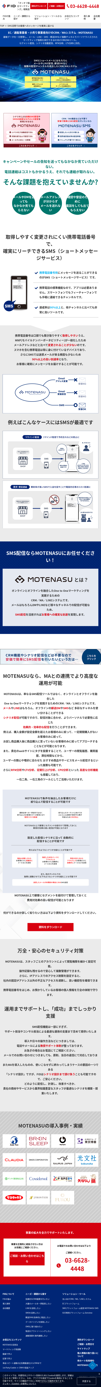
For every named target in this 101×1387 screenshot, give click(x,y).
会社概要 (97, 17)
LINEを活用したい (33, 1308)
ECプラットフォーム (70, 1303)
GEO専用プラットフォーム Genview (77, 1312)
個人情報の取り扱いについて (87, 1354)
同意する (86, 1381)
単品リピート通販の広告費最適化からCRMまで (22, 1363)
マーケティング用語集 (12, 1349)
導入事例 (87, 17)
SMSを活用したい (33, 1312)
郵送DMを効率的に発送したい (38, 1317)
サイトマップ (83, 1348)
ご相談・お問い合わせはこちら (27, 1258)
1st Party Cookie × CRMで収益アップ (18, 1367)
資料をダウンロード (50, 927)
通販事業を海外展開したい (37, 1335)
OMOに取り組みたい (34, 1326)
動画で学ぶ (7, 1354)
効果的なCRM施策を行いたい (38, 1299)
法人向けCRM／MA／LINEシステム (76, 1299)
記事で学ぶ (7, 1358)
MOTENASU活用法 (10, 1344)
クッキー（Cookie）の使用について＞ (19, 1383)
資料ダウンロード (38, 6)
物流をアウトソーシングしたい (38, 1331)
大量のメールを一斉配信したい (38, 1303)
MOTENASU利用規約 (87, 1365)
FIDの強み (6, 17)
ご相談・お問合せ (56, 6)
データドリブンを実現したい (37, 1322)
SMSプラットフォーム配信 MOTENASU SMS (80, 1308)
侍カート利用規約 (85, 1360)
